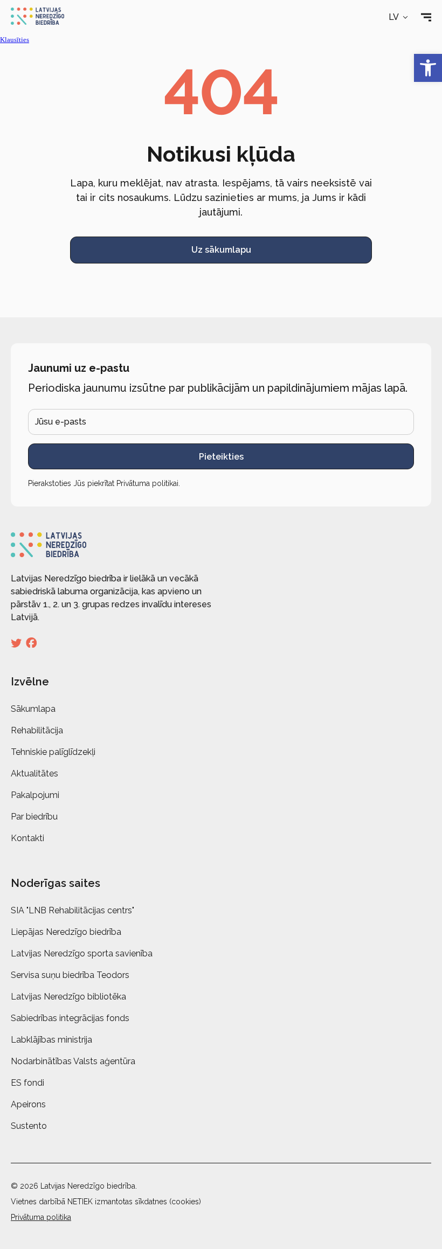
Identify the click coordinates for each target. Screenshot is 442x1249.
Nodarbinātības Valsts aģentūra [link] (73, 1061)
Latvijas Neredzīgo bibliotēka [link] (68, 996)
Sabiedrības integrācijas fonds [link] (70, 1018)
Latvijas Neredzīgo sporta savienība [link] (82, 953)
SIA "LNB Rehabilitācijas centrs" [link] (72, 910)
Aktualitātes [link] (34, 773)
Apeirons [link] (28, 1104)
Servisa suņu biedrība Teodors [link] (70, 975)
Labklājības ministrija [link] (51, 1040)
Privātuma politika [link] (41, 1217)
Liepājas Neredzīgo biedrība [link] (66, 932)
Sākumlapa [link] (33, 709)
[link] (428, 68)
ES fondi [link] (27, 1083)
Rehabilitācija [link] (37, 730)
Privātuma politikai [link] (147, 483)
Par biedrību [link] (34, 816)
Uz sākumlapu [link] (221, 250)
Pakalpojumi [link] (35, 795)
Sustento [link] (29, 1126)
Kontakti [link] (27, 838)
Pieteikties (221, 457)
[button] (399, 17)
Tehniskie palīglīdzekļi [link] (53, 752)
